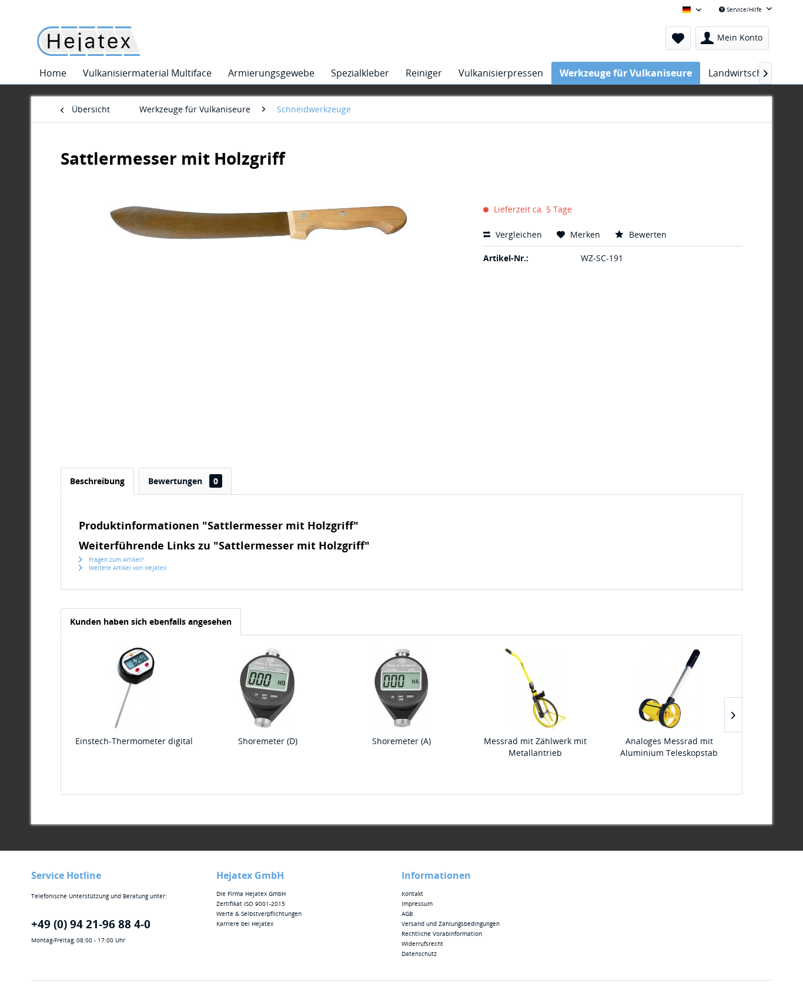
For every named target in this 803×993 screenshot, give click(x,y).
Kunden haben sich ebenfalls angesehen (151, 621)
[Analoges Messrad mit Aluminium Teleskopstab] (669, 688)
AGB (407, 913)
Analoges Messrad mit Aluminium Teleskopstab (669, 746)
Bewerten (647, 234)
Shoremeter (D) (267, 741)
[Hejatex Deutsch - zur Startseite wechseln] (88, 41)
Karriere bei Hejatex (244, 923)
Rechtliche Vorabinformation (442, 933)
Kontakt (412, 893)
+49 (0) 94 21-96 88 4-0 (90, 924)
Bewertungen (183, 480)
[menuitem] (678, 38)
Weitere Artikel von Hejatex (126, 568)
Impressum (417, 903)
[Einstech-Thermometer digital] (134, 688)
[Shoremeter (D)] (268, 688)
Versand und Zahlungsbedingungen (451, 923)
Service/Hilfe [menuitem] (744, 9)
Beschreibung (97, 480)
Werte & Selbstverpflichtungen (259, 913)
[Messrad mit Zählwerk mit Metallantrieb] (535, 688)
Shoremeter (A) (401, 741)
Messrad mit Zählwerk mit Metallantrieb (535, 746)
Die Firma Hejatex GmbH (251, 893)
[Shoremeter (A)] (401, 688)
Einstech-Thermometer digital (134, 741)
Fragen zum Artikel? (115, 559)
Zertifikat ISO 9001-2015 (250, 903)
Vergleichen (517, 234)
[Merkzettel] (678, 38)
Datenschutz (419, 953)
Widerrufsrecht (422, 943)
